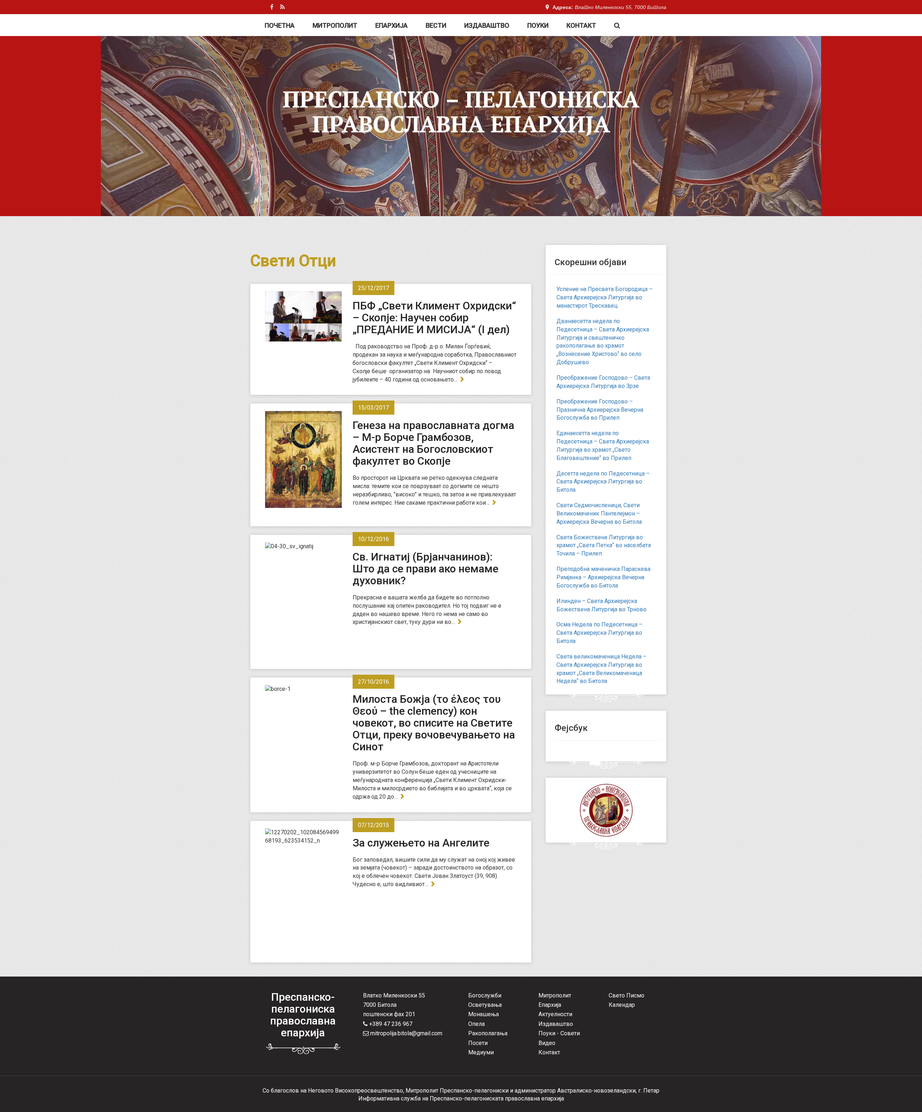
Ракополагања (487, 1033)
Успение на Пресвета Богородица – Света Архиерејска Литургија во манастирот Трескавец (604, 297)
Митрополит (335, 25)
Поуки (538, 25)
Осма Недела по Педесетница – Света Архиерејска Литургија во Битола (599, 632)
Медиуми (481, 1052)
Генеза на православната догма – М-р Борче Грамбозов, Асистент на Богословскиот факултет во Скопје (433, 443)
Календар (622, 1004)
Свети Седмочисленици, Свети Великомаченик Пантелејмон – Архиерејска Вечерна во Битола (599, 513)
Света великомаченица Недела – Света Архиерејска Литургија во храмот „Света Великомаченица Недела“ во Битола (601, 669)
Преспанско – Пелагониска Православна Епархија (461, 111)
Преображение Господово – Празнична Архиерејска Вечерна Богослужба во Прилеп (599, 409)
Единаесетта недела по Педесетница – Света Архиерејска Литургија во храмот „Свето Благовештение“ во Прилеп (602, 445)
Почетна (280, 25)
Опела (476, 1024)
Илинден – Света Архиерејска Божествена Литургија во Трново (601, 605)
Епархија (391, 25)
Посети (478, 1043)
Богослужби (484, 995)
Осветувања (485, 1004)
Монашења (483, 1014)
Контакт (581, 25)
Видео (546, 1043)
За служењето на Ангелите (421, 842)
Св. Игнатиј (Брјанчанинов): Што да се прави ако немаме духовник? (425, 568)
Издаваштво (486, 25)
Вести (436, 25)
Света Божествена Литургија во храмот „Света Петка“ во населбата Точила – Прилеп (603, 545)
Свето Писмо (626, 995)
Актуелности (555, 1014)
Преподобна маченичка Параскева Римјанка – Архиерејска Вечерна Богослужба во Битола (603, 577)
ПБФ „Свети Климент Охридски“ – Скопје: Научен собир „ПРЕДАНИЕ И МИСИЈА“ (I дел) (434, 317)
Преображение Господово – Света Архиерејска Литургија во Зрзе (603, 381)
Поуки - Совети (559, 1033)
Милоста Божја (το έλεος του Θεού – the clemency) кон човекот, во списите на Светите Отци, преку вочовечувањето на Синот (434, 723)
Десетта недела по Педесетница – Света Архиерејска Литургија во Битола (603, 482)
